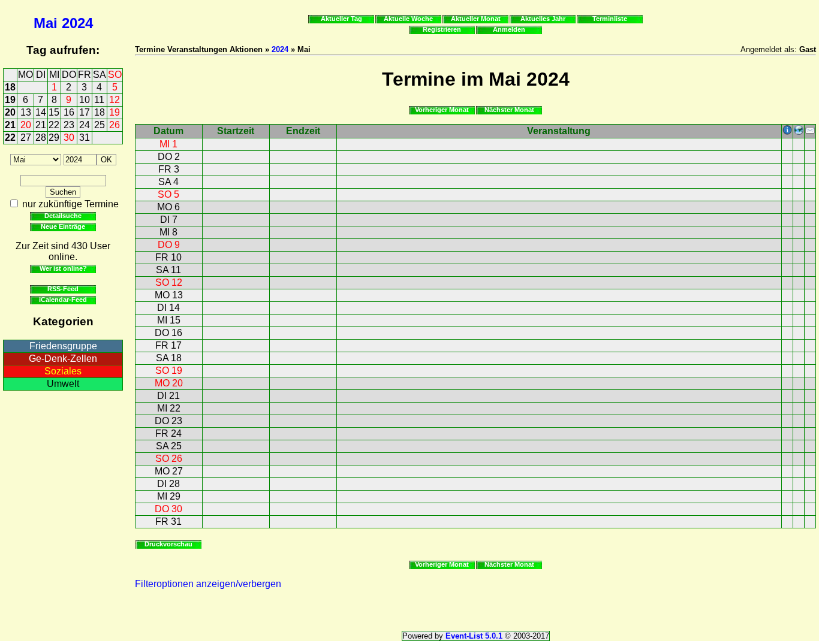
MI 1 (168, 144)
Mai (46, 23)
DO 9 (169, 245)
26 (114, 125)
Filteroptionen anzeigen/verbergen (208, 584)
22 (54, 125)
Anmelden (509, 29)
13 (25, 112)
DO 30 (168, 509)
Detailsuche (63, 215)
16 (69, 112)
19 (10, 100)
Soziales (63, 371)
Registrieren (442, 29)
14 (40, 112)
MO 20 (169, 383)
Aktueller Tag (341, 18)
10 (84, 100)
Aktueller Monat (476, 18)
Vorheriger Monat (442, 109)
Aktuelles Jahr (542, 18)
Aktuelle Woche (408, 18)
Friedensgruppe (63, 346)
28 (40, 137)
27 (25, 137)
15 (54, 112)
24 (84, 125)
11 (99, 100)
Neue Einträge (63, 226)
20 (10, 112)
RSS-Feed (63, 288)
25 (99, 125)
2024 (77, 23)
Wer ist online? (63, 268)
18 (10, 87)
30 (69, 137)
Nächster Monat (509, 109)
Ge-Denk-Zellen (63, 358)
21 (10, 125)
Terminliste (609, 18)
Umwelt (63, 384)
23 (69, 125)
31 (84, 137)
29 (54, 137)
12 (114, 100)
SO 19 (168, 370)
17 (84, 112)
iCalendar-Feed (63, 299)
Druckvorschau (168, 544)
